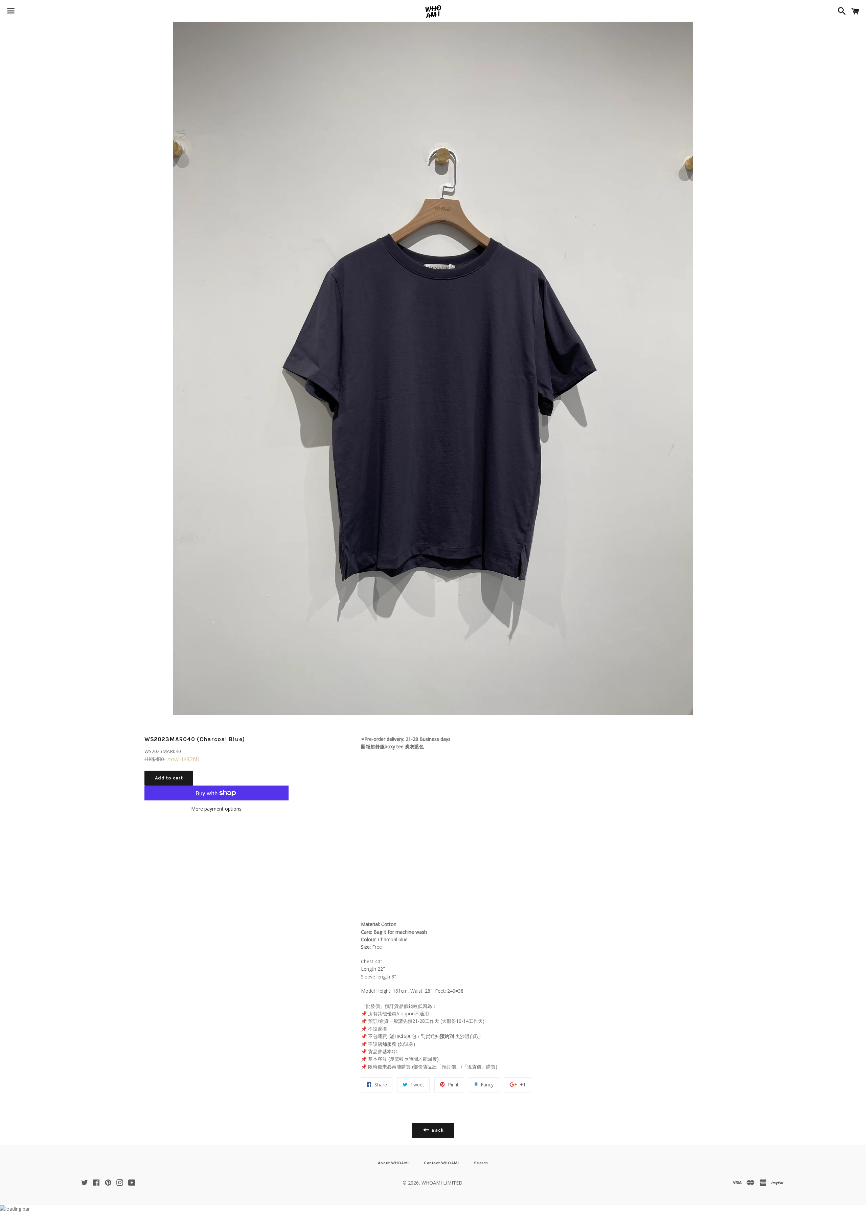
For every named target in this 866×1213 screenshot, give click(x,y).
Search (481, 1163)
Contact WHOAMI (441, 1163)
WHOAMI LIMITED (441, 1182)
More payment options (216, 809)
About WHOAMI (393, 1163)
